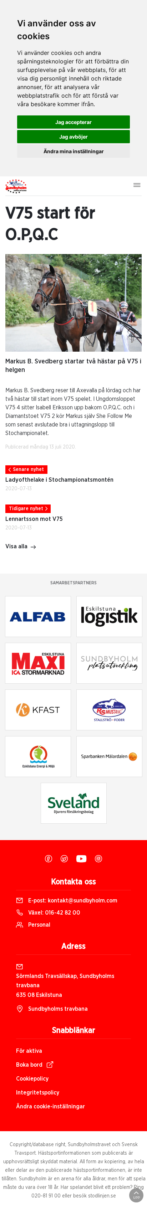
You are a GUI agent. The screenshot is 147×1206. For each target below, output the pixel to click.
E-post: (72, 901)
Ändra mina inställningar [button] (74, 151)
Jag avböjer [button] (73, 137)
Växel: (53, 913)
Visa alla (16, 546)
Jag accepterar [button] (73, 122)
